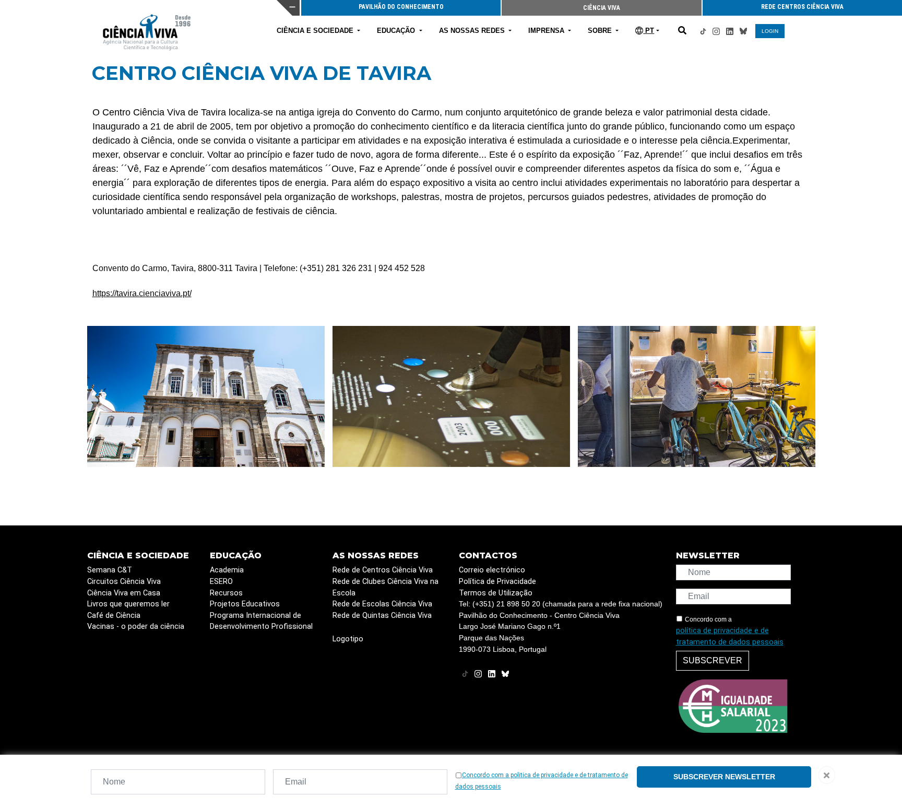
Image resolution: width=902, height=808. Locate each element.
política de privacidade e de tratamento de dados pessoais (730, 636)
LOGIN (770, 31)
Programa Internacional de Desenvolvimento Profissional (261, 621)
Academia (227, 570)
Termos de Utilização (495, 593)
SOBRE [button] (601, 30)
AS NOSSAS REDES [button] (473, 30)
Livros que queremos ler (128, 604)
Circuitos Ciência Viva (124, 581)
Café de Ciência (113, 615)
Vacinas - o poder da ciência (135, 626)
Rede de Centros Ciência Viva (383, 570)
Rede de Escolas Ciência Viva (382, 604)
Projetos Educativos (245, 604)
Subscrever (712, 660)
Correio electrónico (492, 570)
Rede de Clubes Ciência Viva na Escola (385, 587)
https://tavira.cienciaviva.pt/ (142, 293)
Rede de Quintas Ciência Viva (382, 615)
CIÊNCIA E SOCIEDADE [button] (316, 30)
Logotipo (348, 639)
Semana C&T (109, 570)
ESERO (221, 581)
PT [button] (648, 30)
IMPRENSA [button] (547, 30)
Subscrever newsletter (724, 776)
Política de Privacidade (497, 581)
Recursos (226, 593)
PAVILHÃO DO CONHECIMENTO (402, 6)
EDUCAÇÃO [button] (397, 30)
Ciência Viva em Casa (123, 593)
